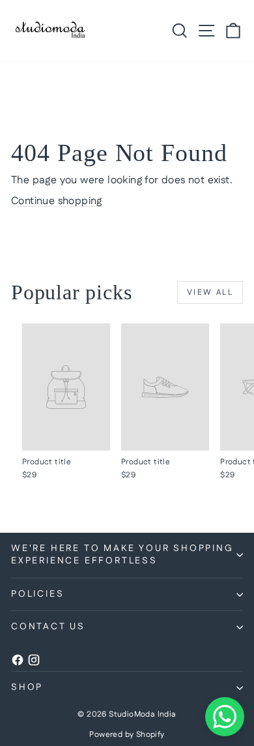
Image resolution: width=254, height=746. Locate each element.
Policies (37, 594)
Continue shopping (56, 201)
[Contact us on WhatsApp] (224, 716)
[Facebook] (17, 663)
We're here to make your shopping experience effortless (122, 555)
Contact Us (48, 626)
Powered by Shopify (126, 734)
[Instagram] (33, 663)
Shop (27, 687)
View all (210, 292)
